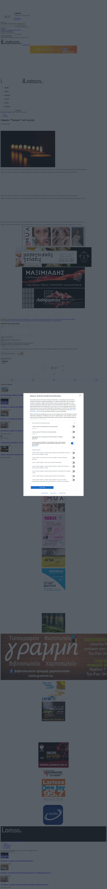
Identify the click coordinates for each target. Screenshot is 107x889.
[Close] (80, 396)
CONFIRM (42, 487)
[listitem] (53, 423)
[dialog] (53, 444)
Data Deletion (44, 493)
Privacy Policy (62, 493)
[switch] (73, 426)
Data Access (53, 493)
